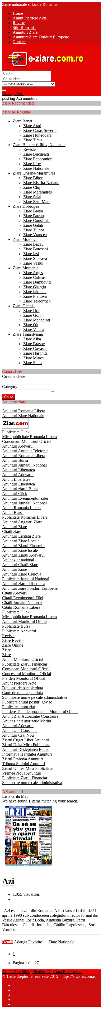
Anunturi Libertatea (18, 470)
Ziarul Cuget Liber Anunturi (25, 740)
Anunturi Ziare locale (20, 550)
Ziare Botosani (35, 249)
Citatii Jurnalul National (22, 602)
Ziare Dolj (31, 310)
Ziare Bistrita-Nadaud (41, 182)
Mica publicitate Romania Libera (29, 436)
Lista (6, 796)
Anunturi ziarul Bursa (20, 489)
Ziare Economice (37, 159)
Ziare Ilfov (32, 163)
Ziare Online (12, 645)
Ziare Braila (33, 211)
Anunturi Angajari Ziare (22, 522)
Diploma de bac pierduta (22, 688)
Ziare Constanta (36, 220)
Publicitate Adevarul (19, 631)
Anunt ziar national (18, 560)
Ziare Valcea (33, 329)
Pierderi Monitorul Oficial (23, 678)
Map (25, 796)
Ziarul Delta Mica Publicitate (26, 744)
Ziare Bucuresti (36, 154)
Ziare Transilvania (28, 334)
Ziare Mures (33, 358)
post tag (8, 98)
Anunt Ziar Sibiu (16, 971)
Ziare (6, 650)
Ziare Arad (32, 125)
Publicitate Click (16, 432)
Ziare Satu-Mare (36, 201)
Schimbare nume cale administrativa (32, 782)
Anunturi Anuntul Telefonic (25, 451)
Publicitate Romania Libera (25, 517)
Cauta (8, 397)
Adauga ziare (13, 93)
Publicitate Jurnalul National (25, 579)
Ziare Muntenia (25, 268)
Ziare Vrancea (35, 234)
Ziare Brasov (34, 343)
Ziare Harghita (35, 353)
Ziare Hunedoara (37, 135)
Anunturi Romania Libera (23, 411)
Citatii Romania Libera (21, 607)
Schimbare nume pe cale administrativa (34, 697)
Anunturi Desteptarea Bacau (25, 749)
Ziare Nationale (36, 168)
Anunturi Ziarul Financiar (23, 545)
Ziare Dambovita (37, 282)
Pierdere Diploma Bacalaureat (57, 971)
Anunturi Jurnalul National (24, 465)
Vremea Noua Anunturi (21, 773)
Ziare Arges (33, 272)
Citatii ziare (11, 531)
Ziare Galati (33, 225)
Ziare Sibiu (32, 362)
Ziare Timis (32, 140)
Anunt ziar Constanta (20, 730)
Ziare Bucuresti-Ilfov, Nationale (39, 144)
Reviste (29, 149)
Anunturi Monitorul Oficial (24, 621)
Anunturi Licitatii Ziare (21, 536)
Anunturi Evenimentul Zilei (25, 498)
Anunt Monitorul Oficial (22, 659)
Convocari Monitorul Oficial (26, 669)
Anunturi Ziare (14, 526)
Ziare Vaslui (33, 263)
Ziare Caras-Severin (40, 130)
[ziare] (15, 427)
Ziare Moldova (25, 239)
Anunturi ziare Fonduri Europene (30, 588)
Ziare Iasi (31, 253)
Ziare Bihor (33, 178)
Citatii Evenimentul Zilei (22, 598)
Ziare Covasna (35, 348)
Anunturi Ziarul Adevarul (23, 555)
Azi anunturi (26, 98)
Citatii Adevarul (15, 593)
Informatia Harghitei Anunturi (27, 754)
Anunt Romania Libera (21, 508)
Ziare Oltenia (24, 306)
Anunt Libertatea (16, 479)
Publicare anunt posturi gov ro (27, 702)
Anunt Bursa (13, 512)
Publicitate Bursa (16, 626)
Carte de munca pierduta (22, 692)
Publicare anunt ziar (18, 707)
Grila (15, 796)
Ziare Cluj (31, 187)
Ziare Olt (30, 325)
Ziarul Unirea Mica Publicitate (27, 768)
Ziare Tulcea (33, 230)
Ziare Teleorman (37, 301)
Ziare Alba (32, 339)
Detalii (7, 942)
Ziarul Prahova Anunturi (22, 759)
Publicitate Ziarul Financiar (24, 664)
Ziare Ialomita (34, 291)
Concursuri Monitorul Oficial (26, 441)
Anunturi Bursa (15, 460)
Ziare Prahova (35, 296)
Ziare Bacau (33, 244)
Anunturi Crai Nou (18, 735)
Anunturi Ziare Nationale (23, 415)
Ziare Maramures (37, 192)
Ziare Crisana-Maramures (34, 173)
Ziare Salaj (32, 197)
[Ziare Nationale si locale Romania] (43, 68)
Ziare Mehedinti (36, 320)
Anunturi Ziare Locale (20, 541)
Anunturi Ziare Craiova (21, 574)
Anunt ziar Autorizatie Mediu (26, 721)
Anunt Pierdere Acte (19, 683)
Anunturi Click (14, 493)
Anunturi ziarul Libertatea (23, 583)
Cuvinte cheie (13, 376)
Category (9, 386)
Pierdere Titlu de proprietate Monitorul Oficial (40, 711)
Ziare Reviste (13, 640)
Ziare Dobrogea (26, 206)
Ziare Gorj (32, 315)
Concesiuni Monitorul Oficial (26, 673)
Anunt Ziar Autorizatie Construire (30, 716)
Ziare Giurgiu (34, 287)
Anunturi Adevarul (18, 446)
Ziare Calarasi (34, 277)
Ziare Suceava (35, 258)
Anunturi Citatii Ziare (20, 564)
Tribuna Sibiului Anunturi (23, 763)
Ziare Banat (22, 121)
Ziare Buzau (33, 216)
